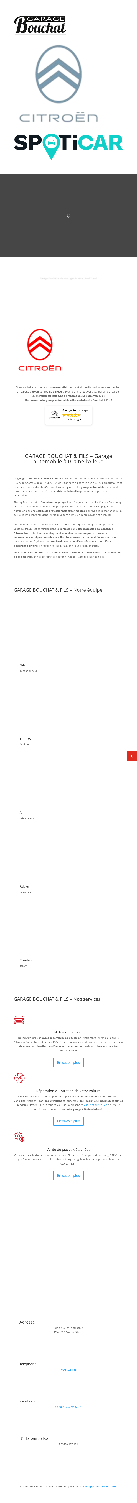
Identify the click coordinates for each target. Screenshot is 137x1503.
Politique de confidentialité (99, 1486)
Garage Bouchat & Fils (68, 1407)
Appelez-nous (68, 288)
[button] (68, 415)
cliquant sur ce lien (95, 1105)
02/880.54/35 (69, 1369)
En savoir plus (68, 1062)
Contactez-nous (30, 1264)
